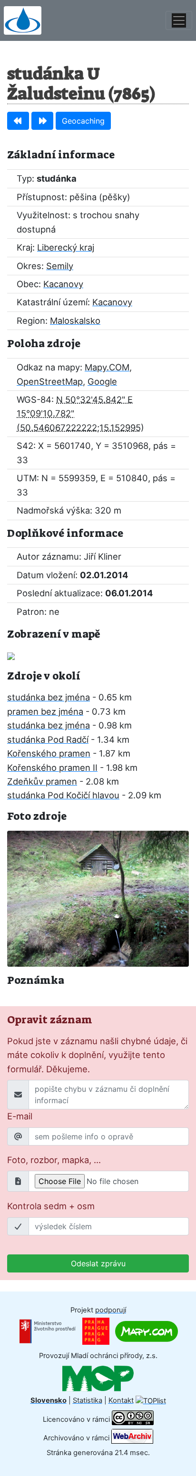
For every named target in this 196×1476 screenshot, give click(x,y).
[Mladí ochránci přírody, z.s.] (98, 1378)
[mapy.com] (146, 1331)
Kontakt (121, 1400)
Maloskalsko (75, 320)
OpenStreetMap (50, 381)
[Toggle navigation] (179, 20)
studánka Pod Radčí (47, 739)
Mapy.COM (107, 367)
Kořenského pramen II (52, 767)
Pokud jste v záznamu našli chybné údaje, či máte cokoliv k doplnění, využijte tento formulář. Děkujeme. (97, 1055)
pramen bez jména (45, 711)
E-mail (19, 1116)
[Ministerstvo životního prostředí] (47, 1331)
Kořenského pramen (48, 753)
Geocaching (83, 121)
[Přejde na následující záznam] (42, 121)
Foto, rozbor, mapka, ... (54, 1160)
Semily (59, 266)
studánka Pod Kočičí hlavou (63, 795)
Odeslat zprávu (98, 1263)
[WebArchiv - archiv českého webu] (132, 1438)
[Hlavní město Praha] (95, 1331)
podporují (110, 1310)
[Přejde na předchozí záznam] (18, 121)
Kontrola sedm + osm (51, 1206)
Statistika (87, 1400)
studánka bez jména (48, 697)
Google (102, 381)
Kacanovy (63, 284)
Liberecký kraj (65, 247)
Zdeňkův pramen (42, 781)
